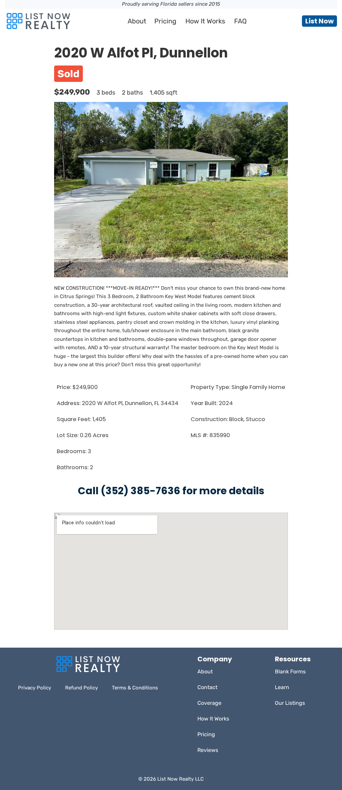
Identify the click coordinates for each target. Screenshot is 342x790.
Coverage (209, 703)
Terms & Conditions (135, 688)
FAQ (240, 21)
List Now (319, 21)
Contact (207, 687)
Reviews (207, 750)
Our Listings (290, 703)
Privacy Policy (34, 688)
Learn (282, 687)
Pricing (165, 21)
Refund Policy (81, 688)
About (137, 21)
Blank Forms (290, 671)
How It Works (205, 21)
